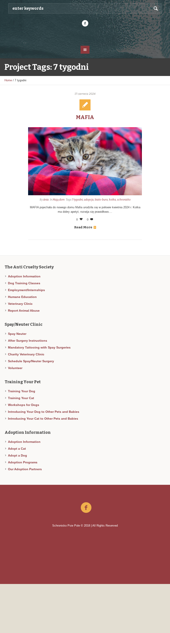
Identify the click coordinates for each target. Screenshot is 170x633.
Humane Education (22, 297)
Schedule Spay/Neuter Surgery (31, 361)
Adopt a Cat (17, 448)
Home (8, 80)
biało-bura (101, 199)
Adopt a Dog (17, 455)
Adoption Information (24, 276)
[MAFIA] (85, 161)
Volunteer (15, 368)
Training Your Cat (21, 398)
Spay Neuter (17, 333)
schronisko (124, 199)
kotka (112, 199)
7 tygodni (77, 199)
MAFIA (85, 117)
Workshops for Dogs (23, 405)
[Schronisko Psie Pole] (84, 36)
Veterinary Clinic (20, 303)
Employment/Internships (26, 290)
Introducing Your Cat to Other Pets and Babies (43, 418)
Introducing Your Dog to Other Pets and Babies (43, 411)
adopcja (89, 199)
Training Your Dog (21, 391)
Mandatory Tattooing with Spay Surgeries (39, 347)
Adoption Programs (22, 462)
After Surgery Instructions (27, 340)
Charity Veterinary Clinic (26, 354)
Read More (83, 227)
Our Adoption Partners (25, 469)
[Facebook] (85, 23)
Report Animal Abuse (24, 310)
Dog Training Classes (24, 283)
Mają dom (59, 199)
